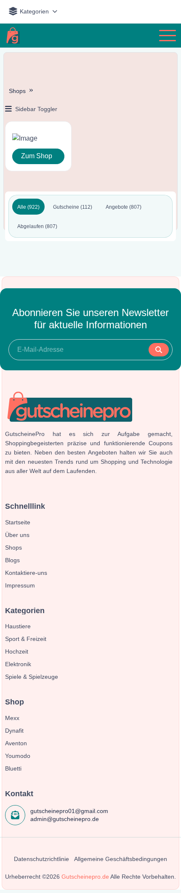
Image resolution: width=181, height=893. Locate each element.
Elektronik (18, 664)
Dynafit (14, 730)
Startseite (17, 522)
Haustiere (18, 626)
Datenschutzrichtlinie (41, 859)
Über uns (17, 535)
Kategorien (34, 11)
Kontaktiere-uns (26, 572)
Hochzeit (16, 651)
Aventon (16, 743)
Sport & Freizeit (25, 638)
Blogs (12, 560)
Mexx (12, 718)
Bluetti (13, 768)
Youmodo (17, 755)
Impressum (20, 585)
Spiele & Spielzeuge (31, 676)
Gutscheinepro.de (85, 876)
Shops (17, 91)
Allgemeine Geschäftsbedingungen (120, 859)
